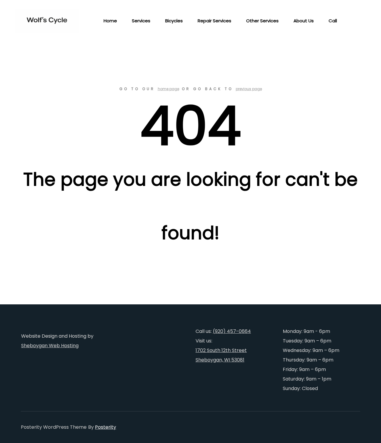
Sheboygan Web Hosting (50, 345)
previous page (249, 88)
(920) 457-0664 (232, 331)
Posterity (105, 427)
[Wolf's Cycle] (44, 21)
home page (168, 88)
